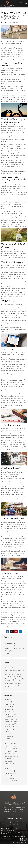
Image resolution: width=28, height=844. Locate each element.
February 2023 (9, 773)
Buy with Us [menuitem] (9, 809)
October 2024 (9, 724)
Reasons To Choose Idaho (13, 648)
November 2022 (10, 781)
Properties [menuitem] (15, 812)
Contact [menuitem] (14, 814)
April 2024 (8, 739)
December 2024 (10, 719)
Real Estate (4, 22)
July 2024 (8, 731)
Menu (25, 3)
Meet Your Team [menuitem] (8, 807)
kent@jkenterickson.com (8, 830)
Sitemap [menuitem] (6, 836)
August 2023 (9, 758)
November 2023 (10, 751)
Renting (7, 651)
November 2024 (10, 721)
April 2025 (8, 709)
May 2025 (8, 707)
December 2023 (10, 749)
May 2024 (8, 736)
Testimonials (8, 818)
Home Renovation (10, 643)
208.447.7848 (9, 829)
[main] (14, 399)
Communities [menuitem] (20, 807)
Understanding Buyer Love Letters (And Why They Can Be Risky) (14, 685)
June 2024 (8, 734)
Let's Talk (19, 818)
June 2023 (8, 763)
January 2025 (9, 716)
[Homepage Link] (7, 3)
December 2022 (10, 778)
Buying (7, 641)
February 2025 (9, 714)
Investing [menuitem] (7, 812)
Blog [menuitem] (22, 812)
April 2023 (8, 768)
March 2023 (8, 771)
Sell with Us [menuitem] (19, 809)
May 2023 (8, 766)
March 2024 (8, 741)
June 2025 (8, 704)
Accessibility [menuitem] (13, 836)
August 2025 (9, 699)
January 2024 (9, 746)
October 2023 (9, 753)
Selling (7, 653)
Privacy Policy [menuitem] (22, 836)
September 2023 (10, 756)
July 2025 (8, 702)
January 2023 (9, 776)
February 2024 (9, 744)
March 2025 (8, 712)
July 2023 (8, 761)
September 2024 (10, 726)
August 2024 (9, 729)
